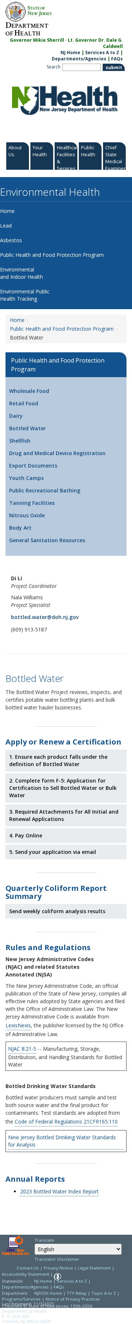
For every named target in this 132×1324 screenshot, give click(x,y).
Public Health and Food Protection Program (62, 328)
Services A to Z (102, 52)
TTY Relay (77, 1293)
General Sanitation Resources (47, 540)
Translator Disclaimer (56, 1259)
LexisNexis (18, 1025)
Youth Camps (26, 478)
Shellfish (19, 440)
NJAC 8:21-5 (22, 1048)
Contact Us (27, 1268)
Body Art (20, 527)
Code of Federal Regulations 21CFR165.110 (66, 1121)
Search (53, 67)
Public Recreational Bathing (44, 490)
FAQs (117, 59)
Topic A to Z (103, 1293)
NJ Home (70, 52)
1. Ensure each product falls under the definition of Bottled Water (58, 760)
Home (17, 319)
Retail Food (23, 403)
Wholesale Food (29, 390)
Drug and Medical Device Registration (57, 453)
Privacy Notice (58, 1268)
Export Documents (33, 465)
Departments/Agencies (79, 59)
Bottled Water (27, 428)
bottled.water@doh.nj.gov (44, 617)
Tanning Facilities (32, 502)
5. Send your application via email (52, 851)
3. (63, 815)
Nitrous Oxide (27, 515)
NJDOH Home (48, 1293)
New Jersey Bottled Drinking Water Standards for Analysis (62, 1141)
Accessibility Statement (25, 1274)
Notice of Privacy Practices (72, 1299)
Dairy (16, 415)
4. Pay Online (25, 835)
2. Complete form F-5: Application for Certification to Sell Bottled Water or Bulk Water (63, 788)
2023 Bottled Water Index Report (59, 1191)
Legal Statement (94, 1268)
